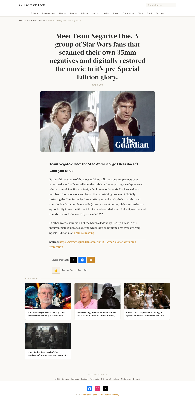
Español (65, 379)
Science (34, 13)
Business (160, 13)
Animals (84, 13)
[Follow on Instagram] (97, 388)
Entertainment (48, 13)
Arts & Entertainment (36, 20)
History (62, 13)
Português (94, 379)
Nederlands (126, 379)
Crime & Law (128, 13)
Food (149, 13)
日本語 (57, 379)
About (100, 395)
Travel (115, 13)
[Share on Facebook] (82, 260)
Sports (95, 13)
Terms (108, 395)
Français (75, 379)
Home (21, 20)
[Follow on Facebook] (89, 388)
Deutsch (84, 379)
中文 (102, 379)
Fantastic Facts (90, 395)
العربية (108, 379)
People (73, 13)
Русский (136, 379)
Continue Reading (83, 233)
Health (106, 13)
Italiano (116, 379)
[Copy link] (91, 260)
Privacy (115, 395)
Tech (140, 13)
